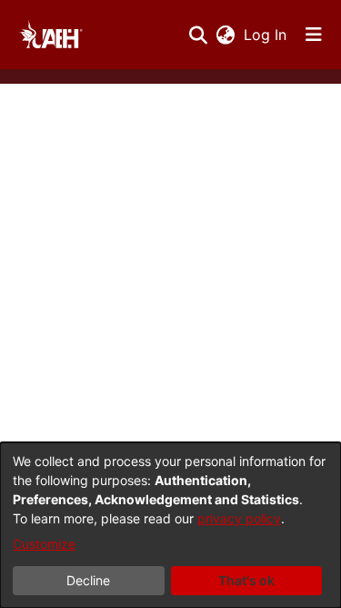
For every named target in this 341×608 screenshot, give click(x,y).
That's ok (246, 580)
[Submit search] (197, 35)
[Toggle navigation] (313, 34)
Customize (44, 544)
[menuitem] (225, 35)
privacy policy (239, 518)
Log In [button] (266, 34)
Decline (88, 580)
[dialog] (170, 525)
